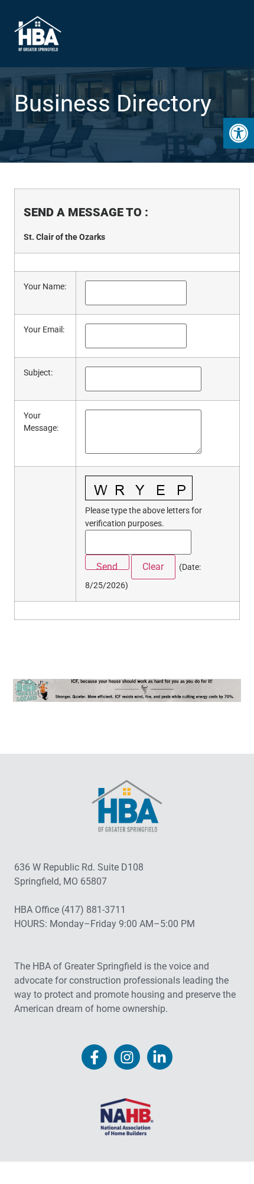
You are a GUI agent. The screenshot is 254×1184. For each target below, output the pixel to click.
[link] (238, 133)
